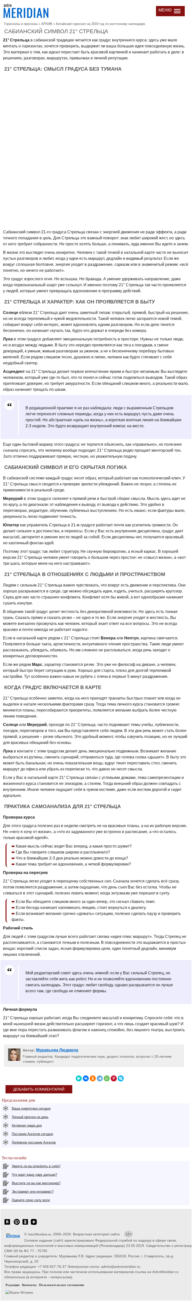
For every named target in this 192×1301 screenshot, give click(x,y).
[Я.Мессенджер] (79, 1078)
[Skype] (121, 1078)
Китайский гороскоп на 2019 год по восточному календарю (100, 24)
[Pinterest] (114, 1078)
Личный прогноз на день (30, 1117)
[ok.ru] (25, 1224)
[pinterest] (16, 1224)
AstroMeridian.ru (39, 1234)
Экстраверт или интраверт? (33, 1191)
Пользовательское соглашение (61, 1285)
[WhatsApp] (107, 1078)
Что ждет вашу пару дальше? (34, 1174)
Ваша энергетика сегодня (31, 1108)
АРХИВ (46, 24)
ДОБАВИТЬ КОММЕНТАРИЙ (38, 1089)
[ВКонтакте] (86, 1078)
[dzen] (34, 1224)
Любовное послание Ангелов (34, 1142)
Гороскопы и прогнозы (21, 24)
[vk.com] (7, 1224)
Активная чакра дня (27, 1125)
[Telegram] (100, 1078)
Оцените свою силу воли (31, 1200)
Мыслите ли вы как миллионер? (36, 1183)
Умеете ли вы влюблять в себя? (36, 1166)
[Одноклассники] (93, 1078)
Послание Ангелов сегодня (32, 1134)
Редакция (13, 1285)
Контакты (29, 1285)
